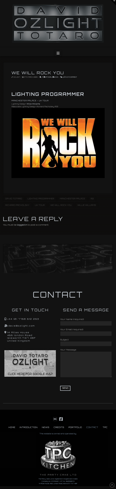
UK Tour (40, 205)
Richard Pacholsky (17, 205)
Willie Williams (33, 104)
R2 (92, 198)
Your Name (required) (72, 319)
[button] (58, 53)
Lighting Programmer (41, 198)
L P (42, 77)
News (56, 77)
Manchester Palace (72, 198)
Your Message (68, 349)
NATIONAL (48, 77)
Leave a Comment (69, 77)
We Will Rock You (61, 205)
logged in (22, 225)
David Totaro (13, 198)
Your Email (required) (71, 329)
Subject (64, 339)
